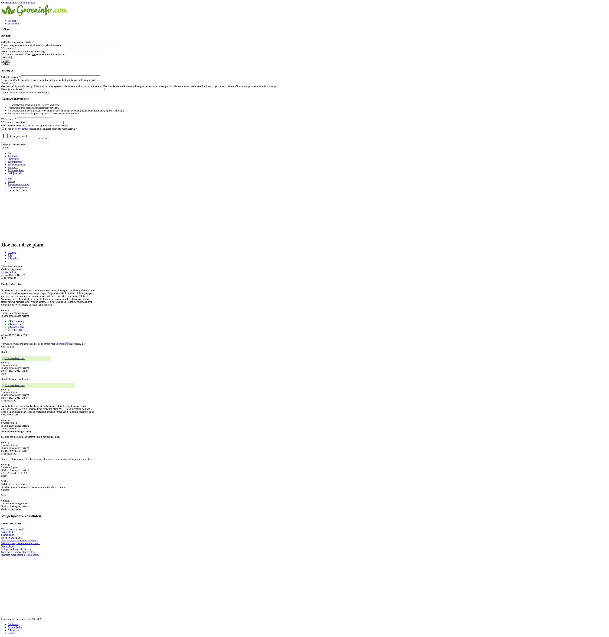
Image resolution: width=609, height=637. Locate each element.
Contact (11, 633)
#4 (2, 397)
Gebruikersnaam (10, 77)
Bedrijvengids (15, 173)
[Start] (35, 15)
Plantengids (13, 159)
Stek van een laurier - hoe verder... (18, 552)
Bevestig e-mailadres (12, 89)
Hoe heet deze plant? (11, 537)
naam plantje (7, 534)
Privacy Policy (15, 627)
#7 (2, 473)
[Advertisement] (304, 216)
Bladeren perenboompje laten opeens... (20, 554)
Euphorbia (61, 343)
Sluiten (6, 61)
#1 (2, 275)
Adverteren (13, 630)
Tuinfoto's (13, 167)
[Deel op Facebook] (16, 321)
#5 (2, 428)
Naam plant (7, 532)
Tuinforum (13, 156)
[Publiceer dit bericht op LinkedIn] (16, 327)
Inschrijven (13, 23)
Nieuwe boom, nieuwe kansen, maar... (20, 543)
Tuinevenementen (16, 164)
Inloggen (12, 20)
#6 (2, 450)
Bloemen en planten (18, 187)
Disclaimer (13, 624)
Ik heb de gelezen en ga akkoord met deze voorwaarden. (40, 128)
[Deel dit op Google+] (16, 324)
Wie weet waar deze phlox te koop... (19, 540)
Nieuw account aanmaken (14, 144)
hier (34, 54)
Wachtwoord (8, 48)
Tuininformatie (15, 161)
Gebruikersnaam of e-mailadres (17, 42)
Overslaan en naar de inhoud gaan (18, 2)
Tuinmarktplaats (16, 170)
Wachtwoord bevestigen (14, 122)
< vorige (12, 252)
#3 (2, 370)
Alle (10, 255)
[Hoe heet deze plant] (26, 358)
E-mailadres (8, 83)
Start (10, 153)
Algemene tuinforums (18, 184)
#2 (2, 335)
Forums (11, 181)
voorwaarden (21, 128)
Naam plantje (8, 546)
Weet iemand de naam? (12, 529)
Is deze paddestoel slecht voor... (17, 549)
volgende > (13, 258)
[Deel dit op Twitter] (15, 329)
